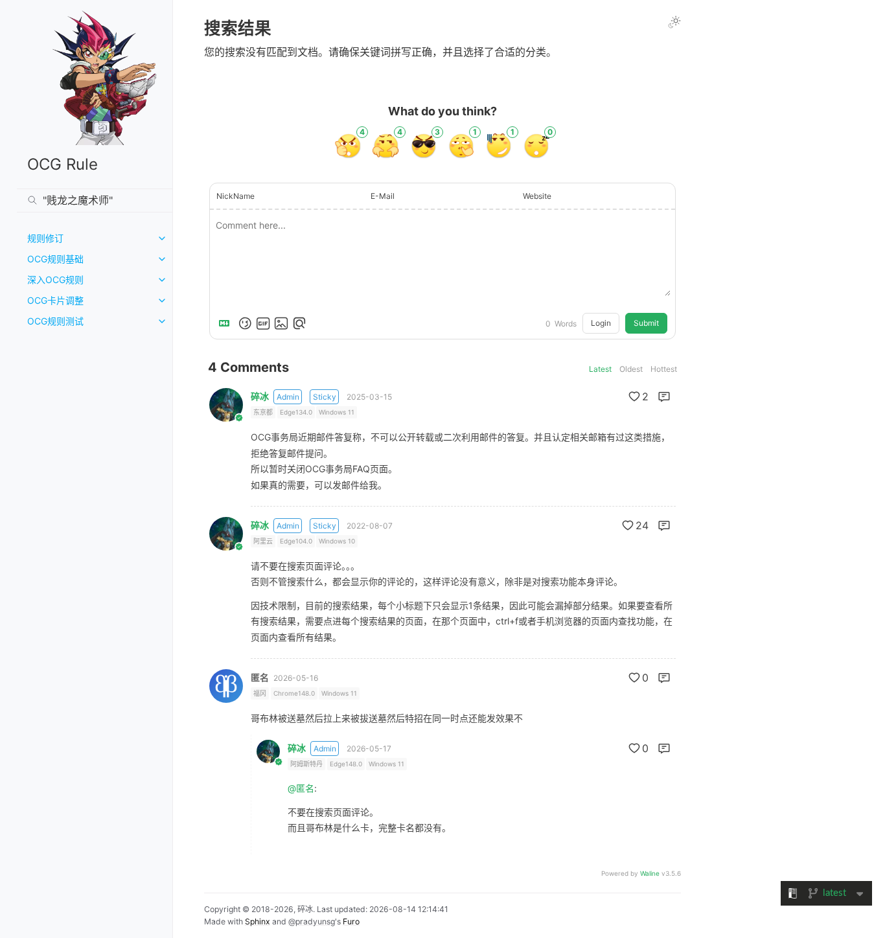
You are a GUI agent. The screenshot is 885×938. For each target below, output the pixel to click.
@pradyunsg (311, 921)
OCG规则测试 (55, 320)
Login (601, 323)
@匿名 (301, 788)
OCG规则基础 (55, 258)
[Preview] (299, 323)
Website (537, 196)
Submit (646, 323)
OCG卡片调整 (55, 300)
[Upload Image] (281, 323)
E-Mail (383, 196)
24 (642, 525)
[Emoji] (245, 323)
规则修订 (45, 238)
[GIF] (263, 323)
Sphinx (257, 921)
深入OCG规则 (55, 279)
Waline (650, 873)
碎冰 (260, 396)
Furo (351, 921)
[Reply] (664, 396)
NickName (235, 196)
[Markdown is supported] (227, 323)
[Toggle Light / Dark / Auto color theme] (674, 22)
